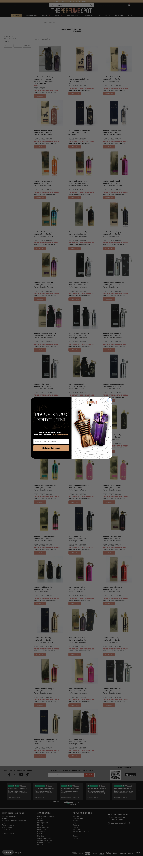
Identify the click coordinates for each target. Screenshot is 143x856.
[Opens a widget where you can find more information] (8, 852)
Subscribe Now (51, 448)
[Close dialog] (109, 400)
